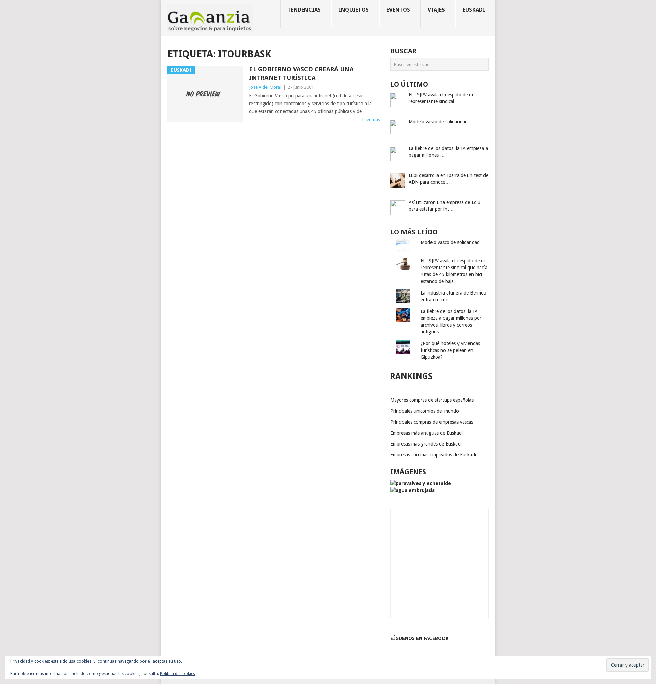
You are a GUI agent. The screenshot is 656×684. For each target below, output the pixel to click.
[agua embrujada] (412, 490)
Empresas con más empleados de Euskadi (433, 454)
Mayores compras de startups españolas (432, 400)
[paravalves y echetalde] (420, 483)
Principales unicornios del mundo (424, 411)
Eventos (398, 9)
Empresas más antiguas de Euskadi (426, 433)
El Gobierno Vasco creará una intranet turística (301, 73)
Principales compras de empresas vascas (431, 422)
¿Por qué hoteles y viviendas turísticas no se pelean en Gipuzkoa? (450, 350)
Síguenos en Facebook (419, 638)
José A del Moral (265, 87)
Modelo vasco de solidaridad (450, 242)
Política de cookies (177, 673)
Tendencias (304, 9)
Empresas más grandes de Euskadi (426, 444)
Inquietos (354, 9)
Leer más (371, 119)
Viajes (436, 9)
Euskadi (474, 9)
